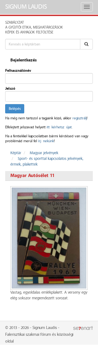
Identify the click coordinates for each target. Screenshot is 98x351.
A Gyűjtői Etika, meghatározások (34, 27)
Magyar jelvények (44, 153)
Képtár (15, 153)
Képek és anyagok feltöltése (29, 32)
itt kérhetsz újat (59, 127)
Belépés (15, 109)
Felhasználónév (18, 71)
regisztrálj (79, 118)
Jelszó (10, 88)
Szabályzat (14, 22)
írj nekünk (46, 141)
